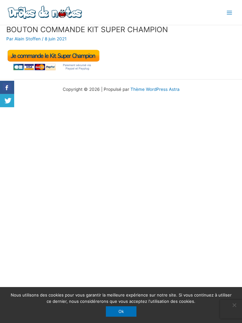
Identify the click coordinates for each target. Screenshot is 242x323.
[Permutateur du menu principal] (229, 12)
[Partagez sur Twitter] (7, 100)
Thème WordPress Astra (155, 89)
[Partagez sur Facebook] (7, 87)
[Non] (234, 305)
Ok (121, 311)
